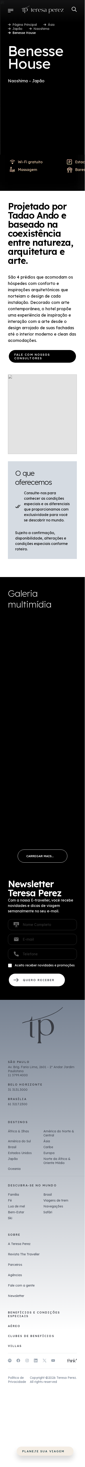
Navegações (53, 1206)
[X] (44, 1361)
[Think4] (72, 1361)
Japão (17, 29)
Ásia (51, 25)
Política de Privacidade (17, 1380)
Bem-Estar (16, 1212)
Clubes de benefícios (31, 1336)
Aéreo (14, 1326)
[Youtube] (53, 1361)
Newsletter (16, 1296)
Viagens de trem (55, 1200)
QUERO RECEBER (37, 980)
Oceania (14, 1169)
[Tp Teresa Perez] (42, 10)
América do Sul (19, 1141)
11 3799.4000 (18, 1075)
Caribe (48, 1147)
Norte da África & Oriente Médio (57, 1161)
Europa (48, 1153)
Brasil (12, 1147)
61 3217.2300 (17, 1104)
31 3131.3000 (18, 1090)
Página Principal (24, 25)
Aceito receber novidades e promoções (45, 965)
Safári (47, 1212)
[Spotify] (10, 1361)
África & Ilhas (18, 1131)
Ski (10, 1218)
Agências (15, 1275)
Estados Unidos (20, 1153)
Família (13, 1195)
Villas (15, 1346)
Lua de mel (16, 1206)
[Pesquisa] (74, 9)
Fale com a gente (21, 1285)
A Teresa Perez (19, 1244)
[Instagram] (27, 1361)
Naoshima (41, 29)
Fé (10, 1200)
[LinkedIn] (36, 1361)
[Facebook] (18, 1361)
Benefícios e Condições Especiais (34, 1314)
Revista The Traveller (24, 1254)
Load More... (42, 856)
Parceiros (15, 1265)
